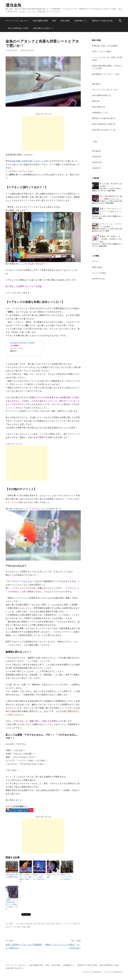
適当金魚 (14, 5)
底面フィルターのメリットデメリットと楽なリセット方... (111, 211)
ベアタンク (67, 924)
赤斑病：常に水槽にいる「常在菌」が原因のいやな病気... (111, 239)
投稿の (97, 267)
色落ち (59, 924)
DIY (9, 927)
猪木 (19, 927)
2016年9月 (96, 168)
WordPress (97, 972)
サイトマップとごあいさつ (17, 21)
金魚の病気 (65, 21)
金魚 (22, 924)
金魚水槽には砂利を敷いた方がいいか (29, 161)
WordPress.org (98, 279)
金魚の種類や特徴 (40, 21)
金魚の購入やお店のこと (43, 28)
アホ (14, 927)
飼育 (54, 21)
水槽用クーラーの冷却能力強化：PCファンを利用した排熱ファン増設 (12, 904)
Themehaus (117, 972)
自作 (43, 924)
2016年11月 (97, 157)
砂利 (48, 924)
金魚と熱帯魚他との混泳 (18, 28)
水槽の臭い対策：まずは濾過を (105, 46)
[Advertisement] (43, 133)
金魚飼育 (28, 924)
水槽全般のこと (80, 21)
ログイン (96, 261)
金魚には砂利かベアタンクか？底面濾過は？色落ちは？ (25, 878)
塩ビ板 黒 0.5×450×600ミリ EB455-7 (22, 343)
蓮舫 (28, 927)
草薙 (24, 927)
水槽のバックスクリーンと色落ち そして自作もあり (39, 877)
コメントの (99, 273)
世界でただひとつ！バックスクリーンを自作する (67, 877)
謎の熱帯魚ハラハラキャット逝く (106, 74)
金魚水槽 (37, 924)
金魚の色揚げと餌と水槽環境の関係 (12, 876)
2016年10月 (97, 162)
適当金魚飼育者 (27, 50)
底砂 (53, 924)
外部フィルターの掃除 (53, 876)
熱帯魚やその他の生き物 (102, 21)
